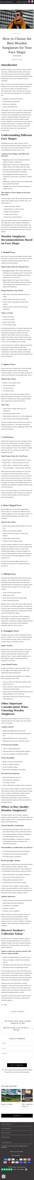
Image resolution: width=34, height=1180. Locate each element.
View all (17, 1115)
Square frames (7, 460)
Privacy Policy (9, 1072)
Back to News (18, 1011)
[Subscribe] (32, 1142)
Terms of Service (21, 1072)
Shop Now (4, 995)
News (18, 33)
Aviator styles (7, 465)
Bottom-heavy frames (9, 526)
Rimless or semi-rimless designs (12, 531)
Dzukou (14, 1167)
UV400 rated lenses (14, 748)
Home (14, 33)
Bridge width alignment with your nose (14, 730)
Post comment (17, 1065)
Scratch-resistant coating (10, 767)
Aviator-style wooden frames (11, 538)
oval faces (12, 441)
